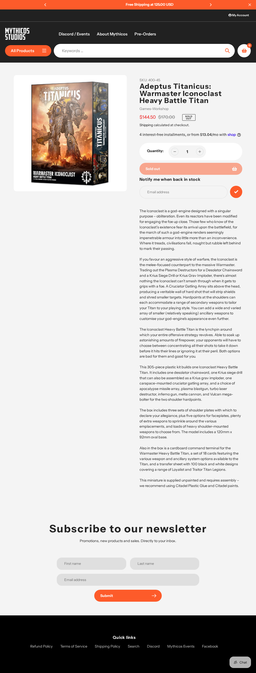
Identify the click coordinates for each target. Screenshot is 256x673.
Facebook (210, 646)
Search (134, 646)
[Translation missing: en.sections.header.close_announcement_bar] (249, 4)
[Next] (210, 4)
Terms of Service (73, 646)
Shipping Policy (107, 646)
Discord (153, 646)
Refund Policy (41, 646)
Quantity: (155, 151)
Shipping (146, 125)
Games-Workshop (154, 108)
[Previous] (45, 4)
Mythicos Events (180, 646)
